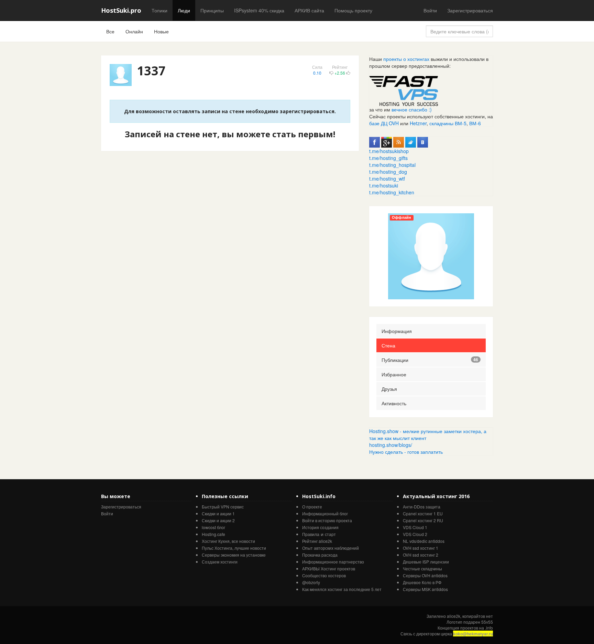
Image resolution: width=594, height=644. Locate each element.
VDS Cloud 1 (415, 527)
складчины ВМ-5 (447, 123)
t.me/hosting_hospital (392, 164)
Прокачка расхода (320, 555)
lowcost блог (213, 527)
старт (330, 534)
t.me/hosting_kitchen (391, 192)
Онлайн (134, 31)
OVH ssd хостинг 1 (420, 548)
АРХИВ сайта (309, 10)
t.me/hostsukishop (389, 151)
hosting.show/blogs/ (390, 444)
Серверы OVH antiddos (425, 575)
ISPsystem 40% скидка (259, 10)
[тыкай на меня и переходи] (403, 90)
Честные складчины (422, 568)
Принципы (212, 10)
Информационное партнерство (333, 562)
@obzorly (311, 582)
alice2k (453, 616)
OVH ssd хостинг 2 (420, 555)
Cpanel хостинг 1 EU (423, 513)
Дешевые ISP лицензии (426, 562)
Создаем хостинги (220, 562)
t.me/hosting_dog (388, 171)
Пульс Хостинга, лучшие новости (234, 548)
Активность (394, 403)
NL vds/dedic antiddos (423, 541)
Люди (184, 10)
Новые (161, 31)
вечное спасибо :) (412, 109)
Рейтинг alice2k (317, 541)
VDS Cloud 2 (415, 534)
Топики (159, 10)
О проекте (312, 506)
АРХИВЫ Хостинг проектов (328, 568)
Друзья (389, 388)
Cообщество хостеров (324, 575)
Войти (430, 10)
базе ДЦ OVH (384, 123)
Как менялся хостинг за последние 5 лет (342, 589)
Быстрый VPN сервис (223, 506)
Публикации (430, 359)
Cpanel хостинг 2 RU (423, 520)
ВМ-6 (475, 123)
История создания (320, 527)
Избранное (394, 374)
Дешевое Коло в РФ (422, 582)
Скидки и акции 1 (218, 513)
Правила (310, 534)
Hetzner (418, 123)
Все (110, 31)
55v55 (487, 622)
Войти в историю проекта (327, 520)
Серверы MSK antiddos (425, 589)
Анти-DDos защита (421, 506)
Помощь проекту (353, 10)
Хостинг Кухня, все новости (228, 541)
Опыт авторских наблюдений (330, 548)
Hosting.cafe (213, 534)
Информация (397, 331)
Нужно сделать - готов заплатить (406, 451)
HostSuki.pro (121, 10)
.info (489, 628)
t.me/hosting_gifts (388, 157)
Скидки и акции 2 (218, 520)
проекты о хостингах (406, 58)
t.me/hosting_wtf (387, 178)
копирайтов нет (477, 616)
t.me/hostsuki (383, 185)
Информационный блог (325, 513)
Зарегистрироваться (470, 10)
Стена (388, 345)
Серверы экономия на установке (234, 555)
